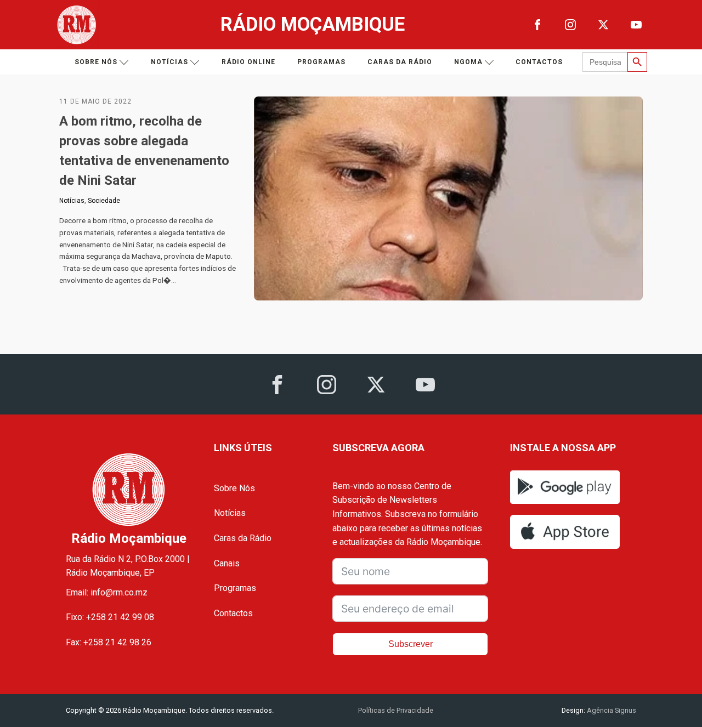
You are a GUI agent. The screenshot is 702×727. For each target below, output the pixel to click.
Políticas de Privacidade (395, 710)
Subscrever (410, 644)
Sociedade (104, 201)
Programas (321, 62)
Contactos (539, 62)
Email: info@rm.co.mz (107, 592)
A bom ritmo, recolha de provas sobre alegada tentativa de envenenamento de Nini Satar (144, 150)
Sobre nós (96, 62)
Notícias (169, 62)
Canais (227, 563)
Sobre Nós (234, 488)
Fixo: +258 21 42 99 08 (110, 617)
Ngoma (468, 62)
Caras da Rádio (399, 62)
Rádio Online (248, 62)
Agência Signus (610, 710)
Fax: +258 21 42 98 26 (108, 642)
